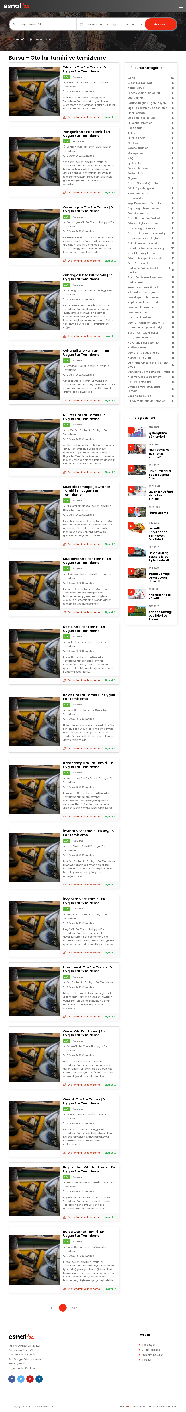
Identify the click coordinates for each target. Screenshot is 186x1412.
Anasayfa (19, 39)
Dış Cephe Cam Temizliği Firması (151, 372)
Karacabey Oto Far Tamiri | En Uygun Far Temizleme (88, 765)
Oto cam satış (151, 312)
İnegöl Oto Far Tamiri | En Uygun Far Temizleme (84, 901)
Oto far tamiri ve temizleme (84, 117)
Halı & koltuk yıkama (151, 253)
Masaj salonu (151, 153)
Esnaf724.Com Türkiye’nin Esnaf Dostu (156, 1406)
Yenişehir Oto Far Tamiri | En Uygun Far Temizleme (86, 134)
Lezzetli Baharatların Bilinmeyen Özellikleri (158, 534)
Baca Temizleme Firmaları (151, 277)
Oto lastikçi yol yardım (151, 223)
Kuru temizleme (151, 193)
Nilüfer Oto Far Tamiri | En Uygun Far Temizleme (84, 417)
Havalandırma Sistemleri (151, 342)
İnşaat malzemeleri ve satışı (151, 248)
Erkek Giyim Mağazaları (151, 188)
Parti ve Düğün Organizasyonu (151, 103)
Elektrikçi (151, 143)
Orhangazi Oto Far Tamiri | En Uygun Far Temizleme (88, 277)
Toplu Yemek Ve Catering (151, 302)
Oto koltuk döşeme (151, 307)
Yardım (146, 1360)
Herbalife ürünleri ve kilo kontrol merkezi (151, 270)
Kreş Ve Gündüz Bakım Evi (151, 377)
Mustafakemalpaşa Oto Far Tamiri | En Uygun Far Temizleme (86, 491)
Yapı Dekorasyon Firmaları (151, 203)
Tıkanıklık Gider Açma (151, 292)
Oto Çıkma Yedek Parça (151, 353)
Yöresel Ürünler (151, 148)
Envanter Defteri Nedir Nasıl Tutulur (161, 495)
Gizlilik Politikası (151, 1350)
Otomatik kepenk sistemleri (151, 258)
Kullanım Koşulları (152, 1355)
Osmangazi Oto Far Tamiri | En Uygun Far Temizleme (88, 209)
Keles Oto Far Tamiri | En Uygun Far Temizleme (89, 697)
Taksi (151, 133)
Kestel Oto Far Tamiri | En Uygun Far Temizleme (84, 629)
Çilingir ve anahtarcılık (151, 243)
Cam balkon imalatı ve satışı (151, 233)
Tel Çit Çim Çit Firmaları (151, 332)
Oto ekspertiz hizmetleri (151, 297)
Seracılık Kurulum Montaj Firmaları (151, 389)
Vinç (151, 158)
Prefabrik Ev (151, 173)
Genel (151, 78)
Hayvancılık (151, 198)
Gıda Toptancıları (151, 263)
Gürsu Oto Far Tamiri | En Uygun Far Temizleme (84, 1033)
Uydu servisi (151, 282)
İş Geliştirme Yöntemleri (158, 435)
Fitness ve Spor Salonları (151, 93)
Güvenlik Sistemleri (151, 123)
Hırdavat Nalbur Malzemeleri (151, 401)
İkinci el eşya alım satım (151, 228)
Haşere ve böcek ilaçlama (151, 238)
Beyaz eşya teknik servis (151, 208)
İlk (51, 1308)
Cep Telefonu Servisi (151, 118)
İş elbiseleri (151, 163)
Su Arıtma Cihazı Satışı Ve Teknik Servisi (151, 365)
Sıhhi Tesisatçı (151, 113)
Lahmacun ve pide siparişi (151, 327)
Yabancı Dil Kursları (151, 396)
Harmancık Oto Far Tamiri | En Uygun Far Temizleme (88, 969)
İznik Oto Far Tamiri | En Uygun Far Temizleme (88, 833)
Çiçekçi (151, 178)
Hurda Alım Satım (151, 357)
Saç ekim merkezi (151, 213)
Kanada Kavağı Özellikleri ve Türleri (160, 615)
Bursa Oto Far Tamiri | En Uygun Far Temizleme (83, 1234)
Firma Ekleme (158, 513)
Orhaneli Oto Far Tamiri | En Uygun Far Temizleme (86, 353)
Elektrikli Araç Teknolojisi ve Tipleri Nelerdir (159, 556)
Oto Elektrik (151, 98)
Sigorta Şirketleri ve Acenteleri (151, 108)
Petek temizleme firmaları (151, 287)
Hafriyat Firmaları (151, 382)
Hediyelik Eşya (151, 347)
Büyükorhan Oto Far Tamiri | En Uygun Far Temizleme (89, 1169)
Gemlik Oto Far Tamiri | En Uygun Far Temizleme (84, 1101)
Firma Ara (161, 24)
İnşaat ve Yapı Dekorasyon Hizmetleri (159, 577)
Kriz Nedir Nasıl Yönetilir (160, 597)
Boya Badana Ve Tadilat (151, 218)
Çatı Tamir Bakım (151, 317)
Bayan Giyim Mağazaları (151, 183)
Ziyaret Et (110, 117)
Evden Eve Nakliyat (151, 83)
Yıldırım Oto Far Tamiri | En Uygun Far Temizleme (85, 69)
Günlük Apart (151, 138)
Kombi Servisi (151, 88)
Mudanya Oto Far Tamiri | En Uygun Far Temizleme (87, 561)
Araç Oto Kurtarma (151, 337)
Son (74, 1308)
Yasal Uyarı (148, 1345)
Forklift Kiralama (151, 168)
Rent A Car (151, 128)
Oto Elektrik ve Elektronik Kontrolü (159, 453)
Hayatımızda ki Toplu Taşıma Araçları (160, 474)
